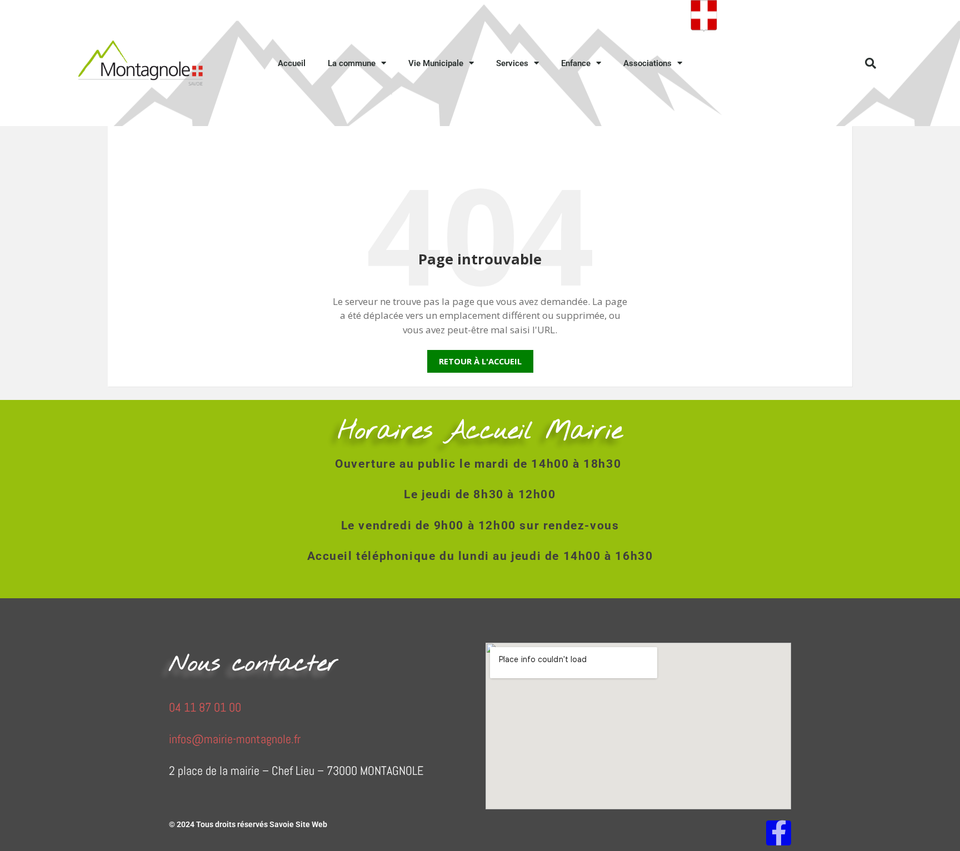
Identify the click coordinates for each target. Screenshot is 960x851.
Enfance (576, 63)
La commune (352, 63)
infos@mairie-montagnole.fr (235, 739)
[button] (870, 63)
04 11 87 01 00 (205, 707)
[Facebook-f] (778, 832)
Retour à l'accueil (480, 361)
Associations (647, 63)
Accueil (292, 63)
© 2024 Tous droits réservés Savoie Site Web (248, 824)
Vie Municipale (435, 63)
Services (512, 63)
